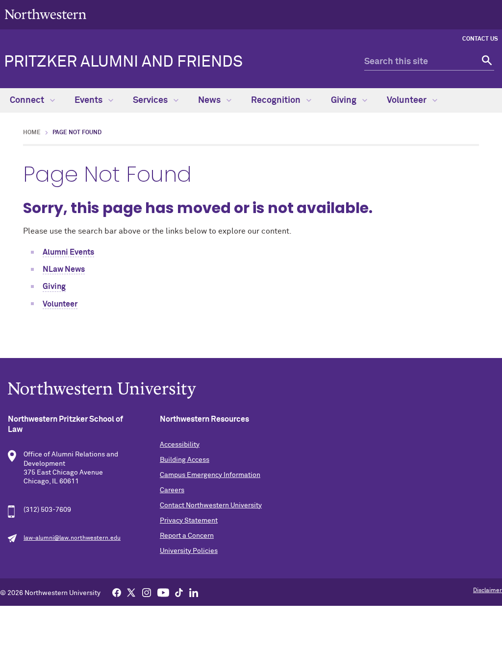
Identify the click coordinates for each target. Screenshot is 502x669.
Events (89, 100)
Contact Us (480, 39)
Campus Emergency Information (210, 475)
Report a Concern (187, 535)
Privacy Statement (189, 520)
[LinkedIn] (193, 592)
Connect (28, 100)
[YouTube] (163, 592)
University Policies (189, 551)
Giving (344, 100)
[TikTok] (179, 592)
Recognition (276, 100)
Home (32, 133)
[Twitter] (131, 592)
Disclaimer (487, 591)
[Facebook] (116, 592)
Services (151, 100)
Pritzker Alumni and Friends (123, 62)
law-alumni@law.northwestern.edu (72, 538)
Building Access (184, 459)
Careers (172, 490)
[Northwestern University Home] (45, 14)
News (210, 100)
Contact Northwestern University (211, 505)
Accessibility (180, 444)
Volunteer (407, 100)
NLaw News (64, 269)
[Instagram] (146, 592)
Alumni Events (68, 252)
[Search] (485, 62)
